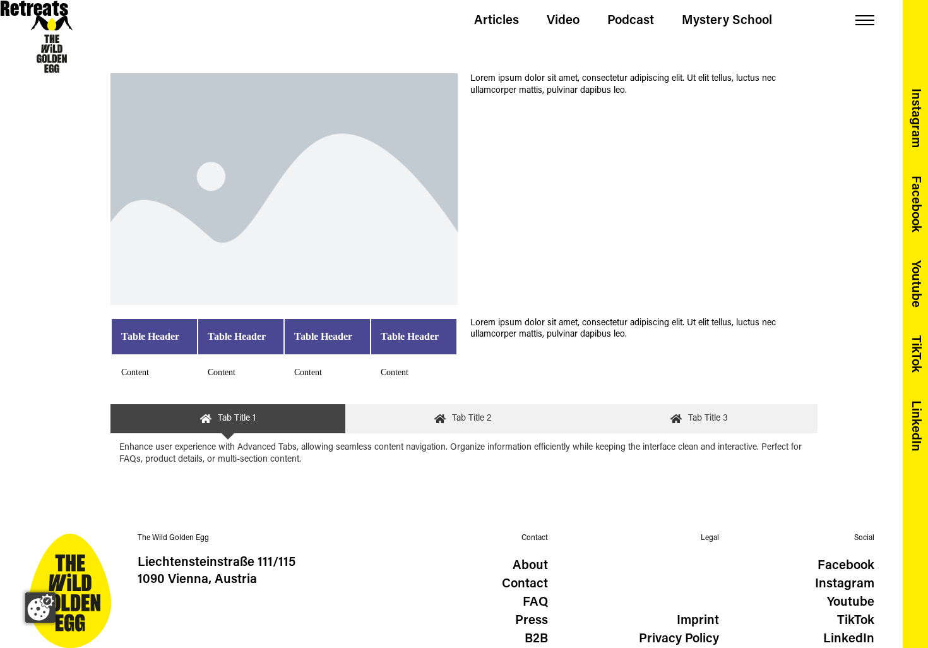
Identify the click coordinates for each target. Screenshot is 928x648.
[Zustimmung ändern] (40, 607)
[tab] (227, 419)
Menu (865, 20)
